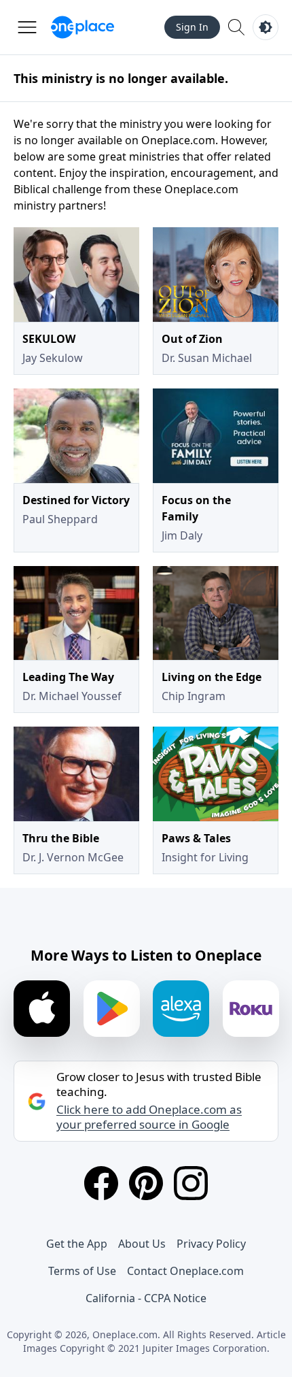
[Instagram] (191, 1183)
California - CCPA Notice (146, 1298)
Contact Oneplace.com (185, 1270)
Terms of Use (82, 1270)
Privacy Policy (211, 1243)
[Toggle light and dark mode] (265, 27)
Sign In (192, 26)
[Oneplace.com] (82, 27)
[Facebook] (101, 1183)
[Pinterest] (146, 1183)
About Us (142, 1243)
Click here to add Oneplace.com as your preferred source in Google (149, 1117)
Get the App (76, 1243)
